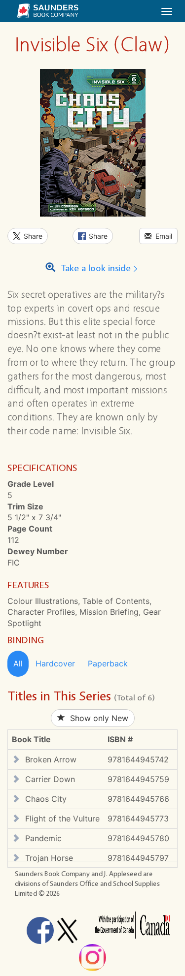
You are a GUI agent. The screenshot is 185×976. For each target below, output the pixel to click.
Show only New (96, 718)
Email (161, 236)
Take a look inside (94, 268)
